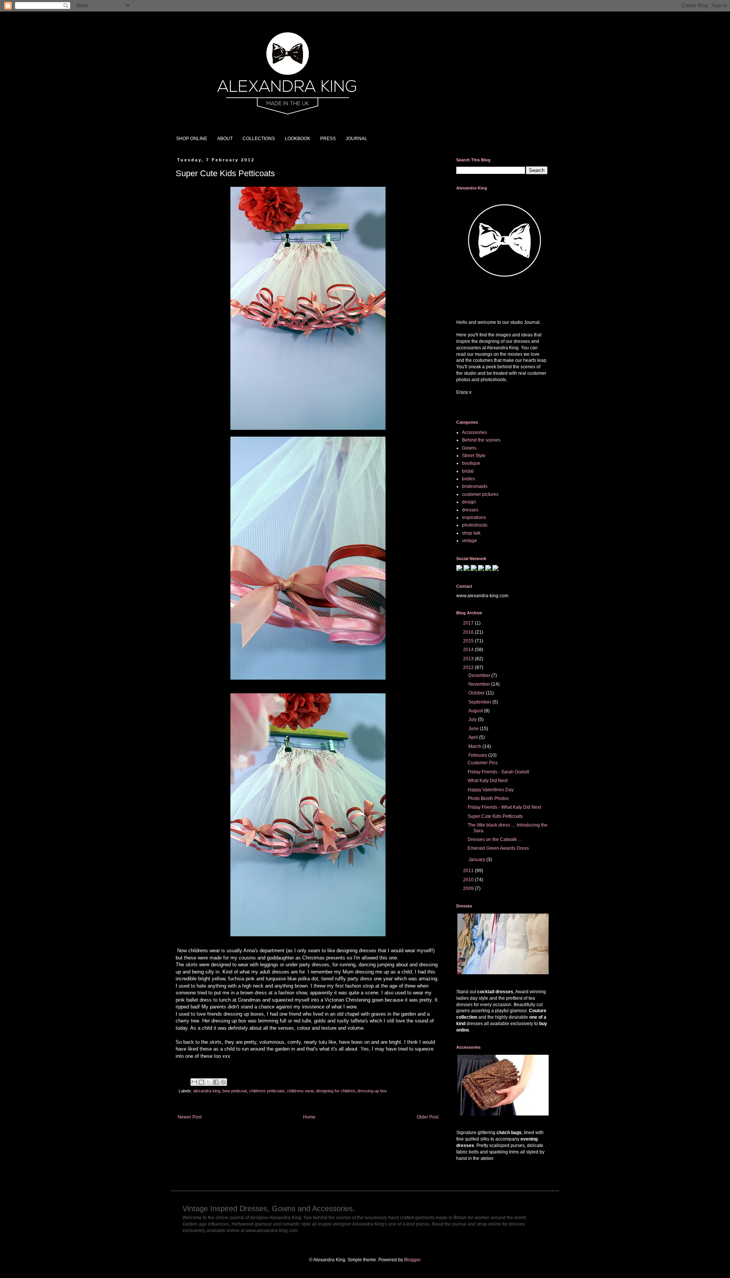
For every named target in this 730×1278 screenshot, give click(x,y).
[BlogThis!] (201, 1082)
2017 (469, 623)
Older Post (427, 1117)
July (473, 719)
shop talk (471, 533)
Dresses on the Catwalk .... (495, 839)
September (480, 702)
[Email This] (194, 1082)
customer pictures (480, 494)
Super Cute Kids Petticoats (495, 816)
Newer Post (190, 1117)
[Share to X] (209, 1082)
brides (468, 478)
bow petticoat (234, 1091)
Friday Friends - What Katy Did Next (504, 807)
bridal (468, 471)
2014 (469, 649)
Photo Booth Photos (488, 798)
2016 (469, 632)
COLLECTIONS (259, 138)
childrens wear (300, 1091)
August (476, 710)
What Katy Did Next (488, 780)
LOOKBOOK (297, 138)
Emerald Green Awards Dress (498, 848)
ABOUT (225, 138)
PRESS (328, 138)
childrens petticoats (267, 1091)
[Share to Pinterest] (223, 1082)
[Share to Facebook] (216, 1082)
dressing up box (372, 1091)
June (474, 728)
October (477, 693)
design (469, 502)
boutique (471, 463)
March (475, 746)
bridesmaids (474, 486)
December (479, 675)
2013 (469, 658)
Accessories (474, 432)
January (477, 859)
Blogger (412, 1259)
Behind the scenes (481, 440)
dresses (470, 510)
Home (309, 1117)
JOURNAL (356, 138)
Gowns (469, 448)
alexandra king (206, 1091)
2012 (469, 667)
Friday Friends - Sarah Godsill (498, 772)
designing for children (335, 1091)
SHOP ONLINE (191, 138)
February (478, 755)
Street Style (474, 455)
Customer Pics (483, 762)
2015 (469, 641)
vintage (469, 540)
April (473, 737)
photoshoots (474, 525)
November (479, 684)
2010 (469, 879)
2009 (469, 888)
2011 (469, 870)
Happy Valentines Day (491, 789)
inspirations (474, 517)
